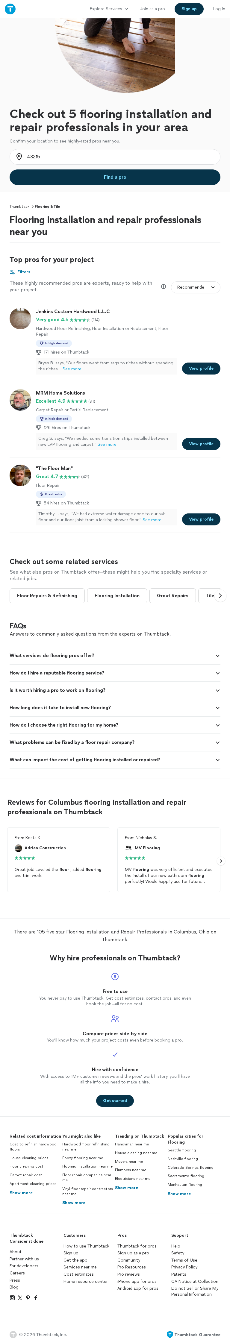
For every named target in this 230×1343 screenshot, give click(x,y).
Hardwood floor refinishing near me (86, 1146)
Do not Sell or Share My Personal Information (194, 1291)
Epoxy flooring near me (82, 1158)
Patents (178, 1274)
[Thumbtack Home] (10, 9)
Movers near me (129, 1161)
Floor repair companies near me (86, 1177)
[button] (220, 596)
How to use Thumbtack (86, 1246)
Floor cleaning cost (26, 1166)
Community (128, 1260)
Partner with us (24, 1259)
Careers (17, 1273)
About (16, 1251)
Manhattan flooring (185, 1185)
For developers (24, 1265)
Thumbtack (19, 206)
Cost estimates (78, 1274)
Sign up (70, 1253)
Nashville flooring (183, 1159)
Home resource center (85, 1281)
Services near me (80, 1267)
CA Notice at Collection (194, 1281)
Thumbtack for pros (137, 1246)
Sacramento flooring (186, 1176)
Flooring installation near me (87, 1166)
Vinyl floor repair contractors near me (87, 1191)
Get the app (75, 1260)
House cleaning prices (29, 1158)
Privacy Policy (184, 1267)
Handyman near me (132, 1144)
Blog (14, 1287)
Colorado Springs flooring (191, 1167)
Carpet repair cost (26, 1175)
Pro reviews (128, 1274)
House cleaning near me (136, 1153)
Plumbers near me (130, 1170)
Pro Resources (131, 1267)
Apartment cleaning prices (33, 1184)
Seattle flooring (182, 1150)
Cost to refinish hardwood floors (33, 1146)
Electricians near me (132, 1179)
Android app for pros (137, 1288)
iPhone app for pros (137, 1281)
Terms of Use (184, 1260)
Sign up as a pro (133, 1253)
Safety (177, 1253)
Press (15, 1280)
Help (175, 1246)
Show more (21, 1192)
